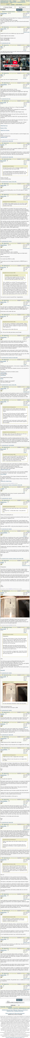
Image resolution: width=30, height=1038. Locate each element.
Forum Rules (3, 1006)
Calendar (13, 4)
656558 (28, 143)
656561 (28, 159)
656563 (28, 183)
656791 (28, 722)
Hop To (8, 1001)
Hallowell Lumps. (4, 137)
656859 (28, 948)
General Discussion (4, 2)
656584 (28, 314)
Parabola (15, 159)
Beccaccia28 (14, 500)
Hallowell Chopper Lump (5, 469)
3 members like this (5, 484)
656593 (28, 335)
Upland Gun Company (5, 130)
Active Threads (19, 4)
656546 (28, 11)
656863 (28, 973)
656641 (28, 500)
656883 (28, 984)
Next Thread (22, 7)
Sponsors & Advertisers (22, 1009)
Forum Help (15, 1008)
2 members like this (5, 181)
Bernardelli (3, 670)
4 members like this (5, 558)
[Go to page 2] (29, 10)
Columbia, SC (25, 727)
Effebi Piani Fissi (4, 125)
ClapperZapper (14, 27)
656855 (28, 910)
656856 (28, 937)
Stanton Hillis (14, 265)
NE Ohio (24, 78)
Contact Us (10, 1008)
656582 (28, 300)
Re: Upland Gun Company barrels (9, 27)
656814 (28, 773)
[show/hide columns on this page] (29, 4)
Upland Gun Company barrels (8, 11)
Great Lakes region (26, 16)
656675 (28, 627)
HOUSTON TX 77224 (26, 565)
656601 (28, 359)
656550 (28, 45)
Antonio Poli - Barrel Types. (6, 481)
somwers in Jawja (26, 32)
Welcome (15, 1009)
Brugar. (2, 378)
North (24, 270)
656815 (28, 799)
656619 (28, 447)
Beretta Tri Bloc (4, 128)
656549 (28, 27)
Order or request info (10, 1013)
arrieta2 (15, 627)
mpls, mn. (25, 752)
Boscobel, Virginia (26, 989)
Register (23, 0)
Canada (25, 105)
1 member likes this (5, 98)
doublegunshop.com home (7, 1009)
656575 (28, 265)
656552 (28, 73)
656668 (28, 560)
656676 (28, 675)
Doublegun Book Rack (18, 1011)
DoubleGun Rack (10, 1011)
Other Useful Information (19, 1013)
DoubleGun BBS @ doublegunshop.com (17, 2)
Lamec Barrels (3, 372)
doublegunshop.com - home (5, 0)
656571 (28, 194)
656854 (28, 894)
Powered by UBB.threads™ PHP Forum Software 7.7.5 (15, 1037)
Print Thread (2, 9)
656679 (28, 712)
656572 (28, 243)
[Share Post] (25, 11)
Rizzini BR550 (3, 474)
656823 (28, 824)
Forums (14, 0)
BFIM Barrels (3, 375)
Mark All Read (9, 1006)
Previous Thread (8, 7)
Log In (28, 0)
